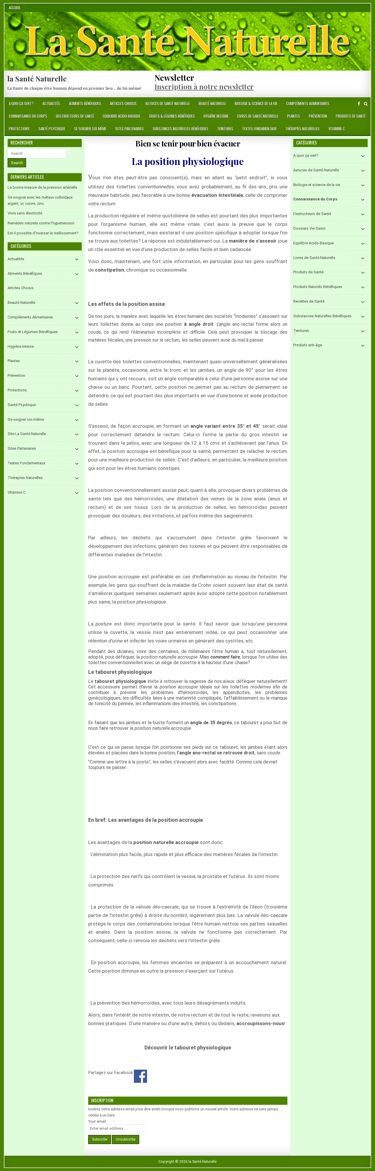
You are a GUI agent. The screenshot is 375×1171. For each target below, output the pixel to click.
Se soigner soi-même (90, 129)
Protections (19, 129)
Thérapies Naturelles (302, 129)
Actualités (51, 103)
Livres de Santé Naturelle (257, 116)
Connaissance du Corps (28, 116)
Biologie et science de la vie (316, 185)
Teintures (225, 129)
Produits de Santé (351, 116)
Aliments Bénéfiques (85, 103)
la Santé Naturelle (37, 78)
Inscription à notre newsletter (204, 86)
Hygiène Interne (216, 116)
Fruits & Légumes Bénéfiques (172, 116)
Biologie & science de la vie (256, 103)
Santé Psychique (51, 129)
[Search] (366, 103)
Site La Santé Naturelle (27, 434)
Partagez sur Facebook (140, 1076)
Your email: (97, 1121)
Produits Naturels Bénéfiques (317, 286)
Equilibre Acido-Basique (121, 116)
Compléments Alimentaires (307, 103)
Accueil (15, 8)
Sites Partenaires (129, 129)
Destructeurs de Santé (75, 116)
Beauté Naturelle (212, 103)
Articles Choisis (123, 103)
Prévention (318, 116)
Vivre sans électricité (25, 213)
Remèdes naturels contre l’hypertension (41, 223)
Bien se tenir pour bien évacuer (187, 143)
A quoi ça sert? (21, 103)
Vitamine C (336, 129)
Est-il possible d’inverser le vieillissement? (43, 233)
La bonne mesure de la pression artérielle (42, 187)
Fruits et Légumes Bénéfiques (33, 332)
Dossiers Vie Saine (309, 228)
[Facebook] (359, 103)
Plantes (293, 116)
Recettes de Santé (308, 301)
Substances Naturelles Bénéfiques (180, 129)
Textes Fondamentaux (259, 129)
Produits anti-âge (307, 345)
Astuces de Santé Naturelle (167, 103)
